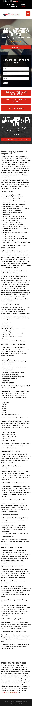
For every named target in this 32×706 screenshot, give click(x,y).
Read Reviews (16, 47)
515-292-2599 (12, 6)
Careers (23, 6)
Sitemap (19, 703)
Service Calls (16, 108)
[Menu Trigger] (28, 13)
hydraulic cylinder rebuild (9, 692)
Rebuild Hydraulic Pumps (16, 100)
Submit (5, 82)
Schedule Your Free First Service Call (16, 139)
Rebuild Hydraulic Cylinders (16, 93)
